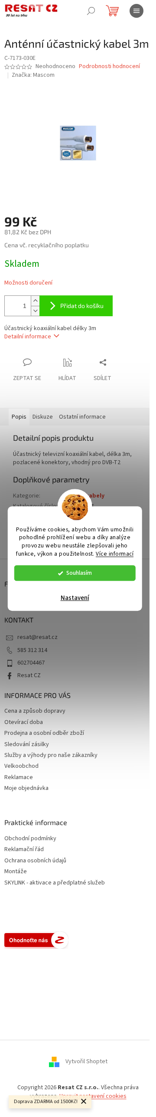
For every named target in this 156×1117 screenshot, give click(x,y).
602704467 (31, 662)
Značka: (33, 75)
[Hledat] (91, 11)
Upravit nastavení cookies (93, 1096)
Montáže (15, 872)
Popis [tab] (19, 417)
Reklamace (18, 777)
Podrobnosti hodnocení (109, 66)
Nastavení (75, 598)
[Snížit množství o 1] (35, 311)
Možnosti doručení (28, 283)
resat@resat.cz (37, 637)
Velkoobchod (21, 766)
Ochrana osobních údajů (35, 861)
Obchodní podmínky (30, 839)
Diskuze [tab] (42, 417)
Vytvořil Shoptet (86, 1062)
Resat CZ (29, 675)
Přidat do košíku (82, 305)
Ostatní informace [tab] (82, 417)
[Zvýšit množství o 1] (35, 301)
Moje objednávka (26, 788)
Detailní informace (27, 336)
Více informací (114, 554)
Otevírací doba (23, 722)
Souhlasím (79, 573)
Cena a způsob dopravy (34, 711)
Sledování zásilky (26, 744)
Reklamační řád (24, 849)
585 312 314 (32, 650)
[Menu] (136, 11)
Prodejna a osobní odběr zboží (44, 733)
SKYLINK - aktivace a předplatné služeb (54, 883)
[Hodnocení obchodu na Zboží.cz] (36, 940)
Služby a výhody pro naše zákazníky (51, 755)
